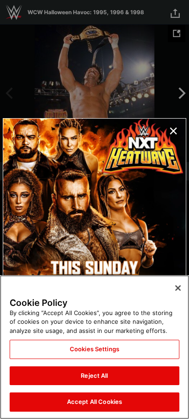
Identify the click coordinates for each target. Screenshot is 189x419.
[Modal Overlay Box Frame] (94, 209)
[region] (94, 347)
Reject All (94, 375)
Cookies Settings (94, 349)
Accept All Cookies (94, 401)
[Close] (178, 288)
